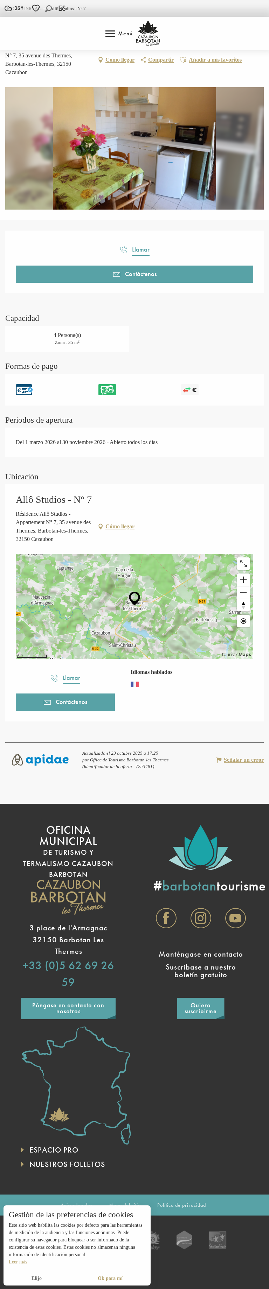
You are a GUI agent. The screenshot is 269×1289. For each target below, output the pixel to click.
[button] (48, 8)
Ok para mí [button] (110, 1278)
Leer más (18, 1262)
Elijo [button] (37, 1278)
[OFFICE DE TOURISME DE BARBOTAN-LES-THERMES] (148, 33)
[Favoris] (36, 8)
